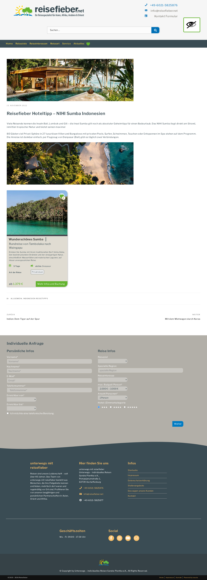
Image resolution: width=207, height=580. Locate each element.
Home (9, 43)
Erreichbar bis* (15, 404)
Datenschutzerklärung (139, 480)
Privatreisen (37, 272)
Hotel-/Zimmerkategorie (112, 402)
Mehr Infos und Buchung (51, 284)
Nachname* (13, 366)
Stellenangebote (136, 485)
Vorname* (12, 357)
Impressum (133, 475)
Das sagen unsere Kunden (140, 491)
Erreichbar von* (15, 395)
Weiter (178, 423)
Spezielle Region (107, 366)
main (192, 24)
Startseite (133, 470)
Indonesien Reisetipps (35, 299)
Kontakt (132, 496)
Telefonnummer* (16, 385)
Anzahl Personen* (108, 393)
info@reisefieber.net (164, 10)
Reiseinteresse (106, 375)
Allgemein (16, 299)
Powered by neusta (191, 577)
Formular (166, 16)
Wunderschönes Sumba (26, 239)
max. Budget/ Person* (110, 384)
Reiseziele (21, 43)
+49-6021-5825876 (164, 5)
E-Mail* (11, 376)
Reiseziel (103, 357)
